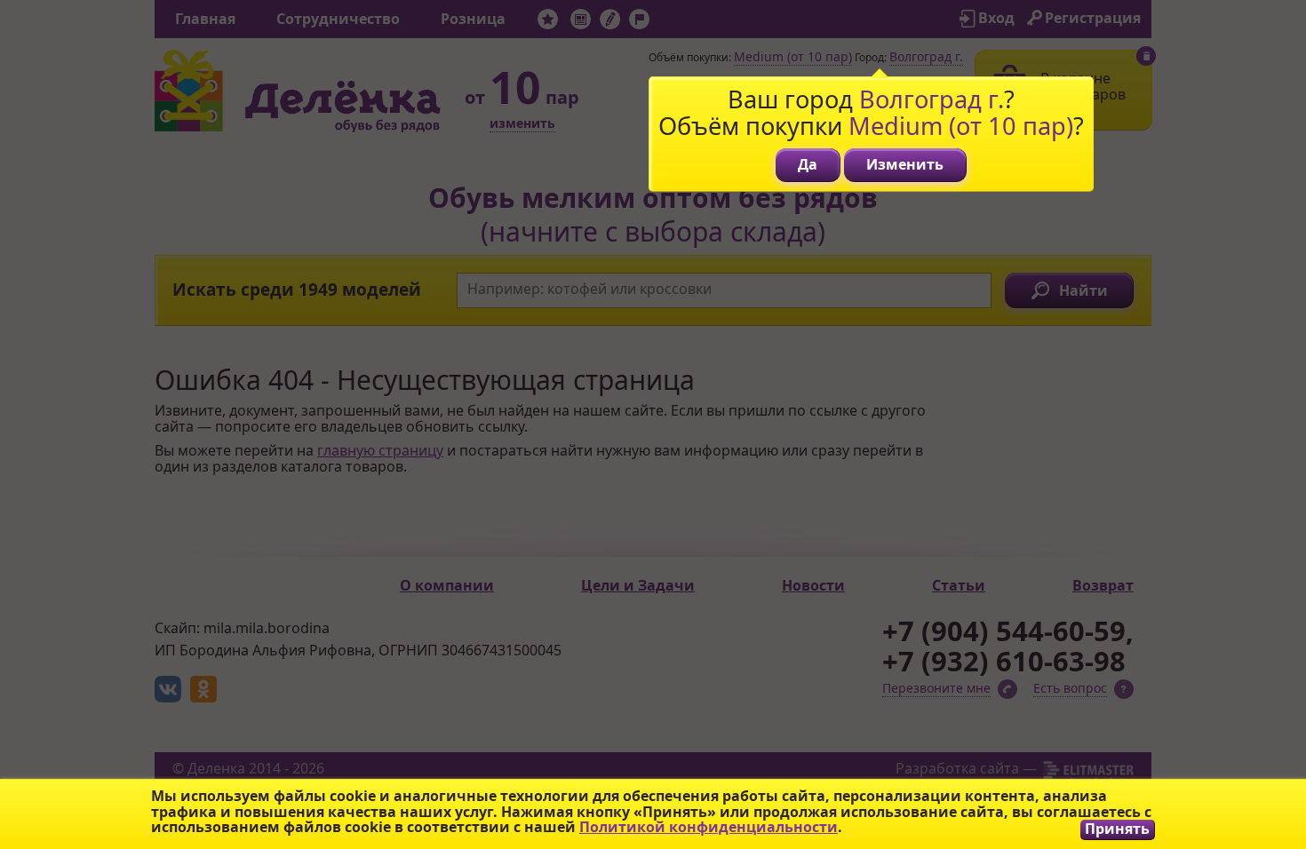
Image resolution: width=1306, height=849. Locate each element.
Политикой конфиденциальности (708, 827)
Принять (1117, 829)
